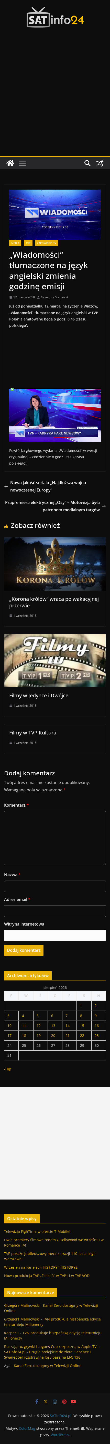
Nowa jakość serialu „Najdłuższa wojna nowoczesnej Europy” (48, 486)
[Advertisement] (55, 98)
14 (67, 1025)
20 (53, 1035)
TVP (28, 243)
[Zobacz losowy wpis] (100, 163)
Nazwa (12, 875)
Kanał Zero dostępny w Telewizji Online (47, 1365)
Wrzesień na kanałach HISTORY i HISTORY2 (41, 1267)
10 (9, 1025)
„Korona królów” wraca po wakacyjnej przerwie (54, 602)
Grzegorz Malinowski (22, 1305)
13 (53, 1025)
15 (82, 1025)
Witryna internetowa (24, 924)
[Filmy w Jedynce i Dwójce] (55, 637)
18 (24, 1035)
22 (82, 1035)
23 (97, 1035)
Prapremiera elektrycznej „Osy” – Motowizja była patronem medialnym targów (52, 506)
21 (67, 1035)
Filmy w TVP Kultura (32, 732)
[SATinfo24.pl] (10, 163)
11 (24, 1025)
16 (97, 1025)
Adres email (17, 899)
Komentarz (16, 805)
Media (15, 243)
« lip (7, 1069)
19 (39, 1035)
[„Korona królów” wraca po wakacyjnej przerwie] (55, 541)
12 (39, 1025)
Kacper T (11, 1332)
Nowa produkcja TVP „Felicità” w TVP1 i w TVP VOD (47, 1275)
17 (9, 1035)
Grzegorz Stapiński (54, 297)
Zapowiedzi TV (46, 243)
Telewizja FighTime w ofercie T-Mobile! (37, 1231)
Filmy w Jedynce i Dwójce (38, 695)
